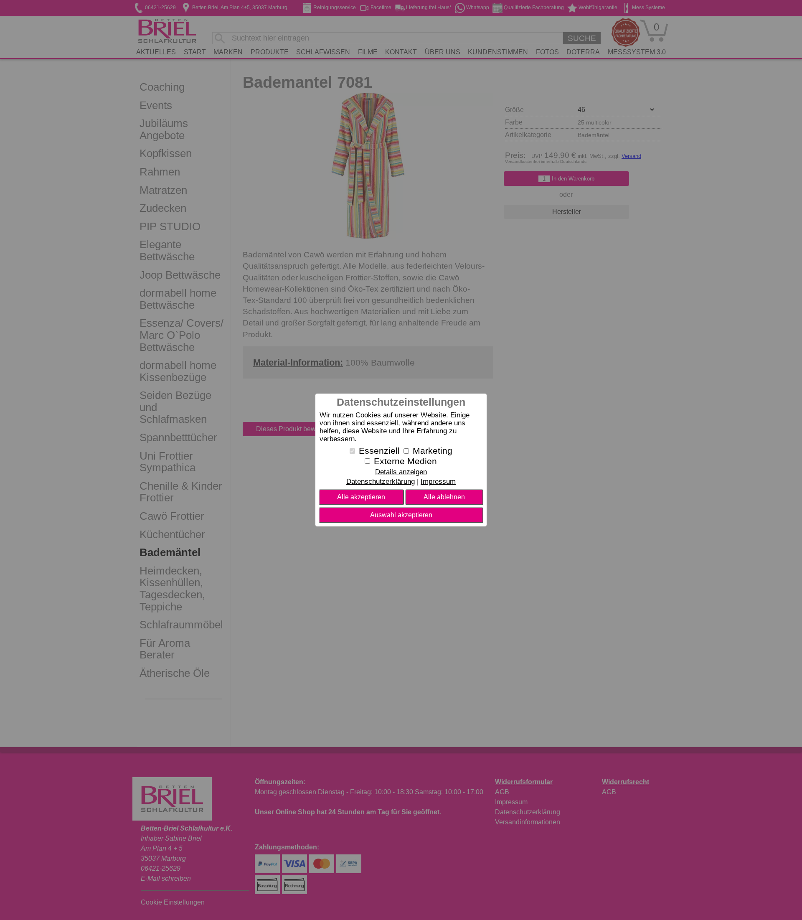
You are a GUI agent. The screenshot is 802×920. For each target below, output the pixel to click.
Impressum (438, 481)
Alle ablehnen (444, 497)
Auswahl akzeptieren (401, 514)
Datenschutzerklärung (380, 481)
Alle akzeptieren (361, 497)
